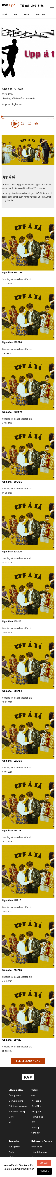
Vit (10, 1122)
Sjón (41, 6)
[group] (36, 123)
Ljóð (33, 6)
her (32, 1169)
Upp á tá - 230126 (12, 552)
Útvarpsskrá (15, 1096)
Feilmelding (37, 1117)
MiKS (11, 1117)
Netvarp (35, 1128)
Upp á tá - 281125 (11, 1040)
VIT (15, 15)
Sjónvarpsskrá (16, 1101)
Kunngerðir (14, 1147)
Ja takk (44, 1163)
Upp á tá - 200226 (12, 272)
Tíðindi (24, 6)
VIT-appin (36, 1101)
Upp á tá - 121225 (11, 900)
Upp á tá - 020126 (12, 761)
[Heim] (5, 5)
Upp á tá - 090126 (12, 691)
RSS (33, 1122)
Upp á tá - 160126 (11, 621)
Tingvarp (40, 15)
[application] (28, 123)
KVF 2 (26, 15)
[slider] (48, 123)
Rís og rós (36, 1112)
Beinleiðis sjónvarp (18, 1106)
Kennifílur (36, 1106)
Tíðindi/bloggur (39, 1152)
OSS (33, 1096)
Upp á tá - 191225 (11, 831)
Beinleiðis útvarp (17, 1112)
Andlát (12, 1152)
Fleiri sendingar (28, 1061)
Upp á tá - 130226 (12, 342)
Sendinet (35, 1133)
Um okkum (36, 1147)
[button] (15, 124)
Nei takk (44, 1171)
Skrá (4, 15)
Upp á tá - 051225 (12, 970)
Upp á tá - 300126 (12, 482)
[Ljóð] (14, 5)
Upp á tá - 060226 (12, 412)
